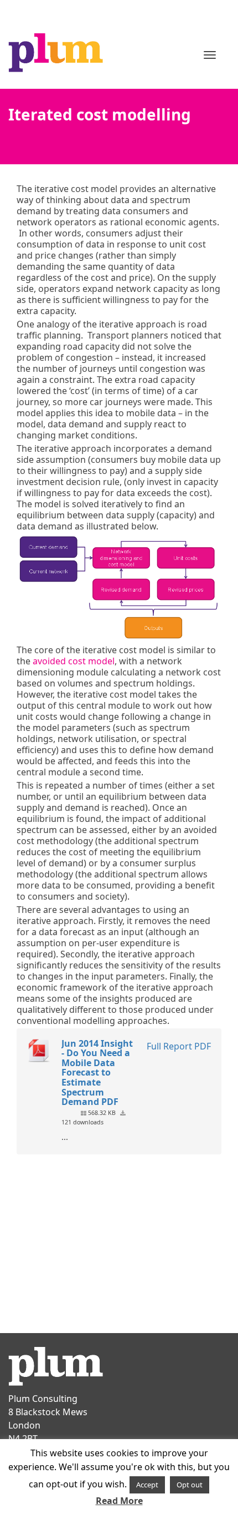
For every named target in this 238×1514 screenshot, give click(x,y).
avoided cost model (74, 661)
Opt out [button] (190, 1485)
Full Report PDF (179, 1046)
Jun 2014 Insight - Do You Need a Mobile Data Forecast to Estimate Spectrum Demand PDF (97, 1072)
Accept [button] (147, 1485)
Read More (119, 1501)
